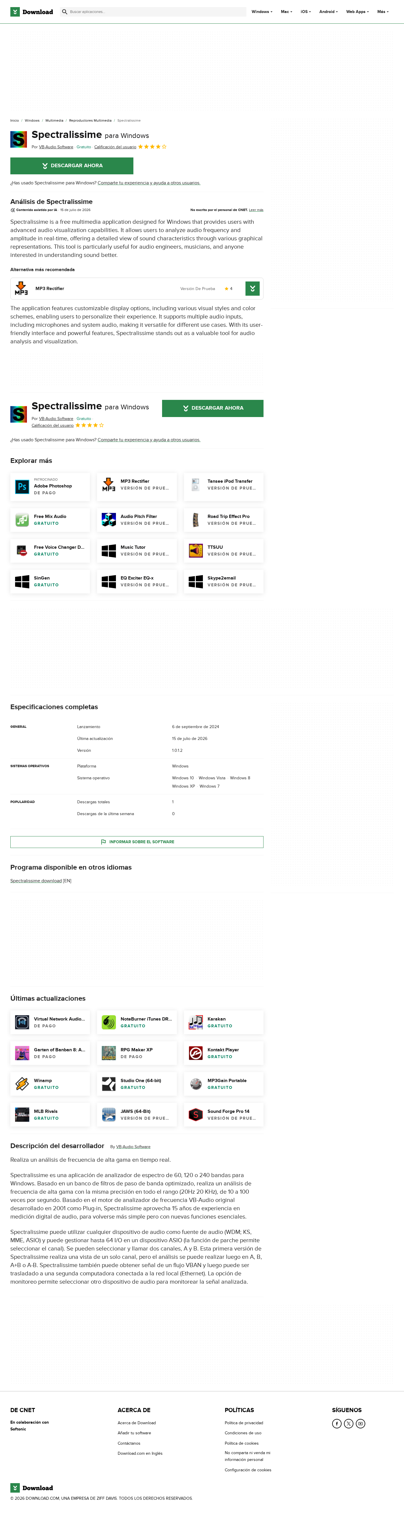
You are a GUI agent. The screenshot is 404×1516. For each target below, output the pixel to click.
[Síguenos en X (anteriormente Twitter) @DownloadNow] (348, 1423)
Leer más (256, 210)
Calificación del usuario (115, 146)
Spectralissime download (36, 881)
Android (326, 12)
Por (52, 146)
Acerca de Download (137, 1422)
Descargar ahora (77, 165)
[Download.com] (31, 12)
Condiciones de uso (243, 1432)
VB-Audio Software (133, 1146)
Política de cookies (242, 1443)
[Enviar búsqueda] (65, 12)
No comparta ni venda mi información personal (247, 1456)
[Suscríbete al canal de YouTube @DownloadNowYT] (360, 1423)
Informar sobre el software (141, 841)
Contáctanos (129, 1443)
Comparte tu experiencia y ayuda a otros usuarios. (149, 183)
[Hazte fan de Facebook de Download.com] (337, 1423)
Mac (285, 12)
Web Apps (356, 12)
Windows (260, 12)
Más (381, 11)
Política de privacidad (244, 1422)
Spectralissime (90, 134)
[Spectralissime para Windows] (18, 139)
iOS (304, 12)
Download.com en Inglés (140, 1453)
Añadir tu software (134, 1432)
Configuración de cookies (248, 1469)
